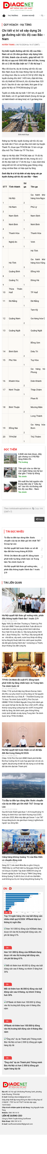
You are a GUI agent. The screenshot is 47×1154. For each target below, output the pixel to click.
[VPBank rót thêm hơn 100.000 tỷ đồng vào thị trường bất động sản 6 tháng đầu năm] (23, 1005)
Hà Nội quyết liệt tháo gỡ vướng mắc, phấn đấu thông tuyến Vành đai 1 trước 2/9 (22, 569)
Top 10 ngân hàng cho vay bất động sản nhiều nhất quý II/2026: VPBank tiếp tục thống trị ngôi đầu (23, 919)
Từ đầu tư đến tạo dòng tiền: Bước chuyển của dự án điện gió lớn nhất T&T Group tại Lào (22, 540)
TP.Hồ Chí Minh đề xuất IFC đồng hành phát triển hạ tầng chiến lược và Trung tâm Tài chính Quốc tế (21, 559)
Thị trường (13, 16)
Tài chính (22, 476)
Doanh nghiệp (28, 16)
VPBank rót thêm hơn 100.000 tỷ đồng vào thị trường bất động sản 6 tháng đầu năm (23, 1028)
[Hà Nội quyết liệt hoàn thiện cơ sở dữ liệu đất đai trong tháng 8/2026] (23, 734)
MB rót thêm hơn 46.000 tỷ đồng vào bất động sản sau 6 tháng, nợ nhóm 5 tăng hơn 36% (23, 992)
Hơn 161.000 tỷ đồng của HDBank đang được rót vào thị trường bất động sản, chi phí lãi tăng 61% (22, 955)
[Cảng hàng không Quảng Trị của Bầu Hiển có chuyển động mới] (23, 841)
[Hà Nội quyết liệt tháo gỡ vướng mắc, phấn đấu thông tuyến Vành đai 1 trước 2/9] (23, 600)
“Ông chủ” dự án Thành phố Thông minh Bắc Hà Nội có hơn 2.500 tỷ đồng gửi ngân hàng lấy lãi (23, 1065)
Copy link (38, 508)
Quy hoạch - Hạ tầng (18, 24)
